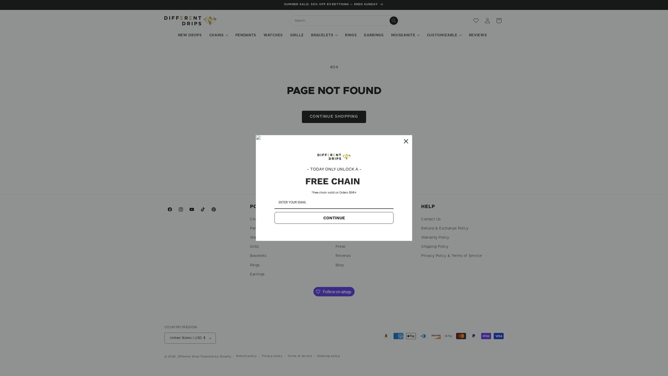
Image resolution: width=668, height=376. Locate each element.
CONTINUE (334, 217)
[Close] (406, 141)
